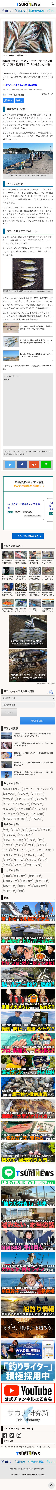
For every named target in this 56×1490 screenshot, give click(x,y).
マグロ (43, 860)
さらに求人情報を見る (28, 536)
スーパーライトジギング (16, 804)
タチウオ (42, 845)
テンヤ (24, 814)
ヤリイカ (31, 860)
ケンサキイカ (25, 835)
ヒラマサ (45, 830)
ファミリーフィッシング (38, 789)
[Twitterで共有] (10, 464)
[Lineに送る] (46, 464)
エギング (23, 794)
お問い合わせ (39, 1469)
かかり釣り (37, 814)
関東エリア (35, 876)
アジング (8, 799)
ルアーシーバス (24, 799)
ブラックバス (34, 865)
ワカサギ (18, 860)
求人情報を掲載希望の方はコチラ (28, 486)
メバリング (37, 794)
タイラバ (40, 799)
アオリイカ (20, 850)
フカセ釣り (9, 809)
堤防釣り (8, 100)
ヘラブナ (18, 865)
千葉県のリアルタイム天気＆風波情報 (20, 85)
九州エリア (9, 891)
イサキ (33, 830)
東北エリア (20, 876)
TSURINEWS (25, 1474)
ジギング (37, 804)
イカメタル (39, 809)
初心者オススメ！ (12, 789)
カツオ (6, 865)
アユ (40, 840)
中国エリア (24, 886)
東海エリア (42, 881)
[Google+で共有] (34, 464)
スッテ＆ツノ (10, 814)
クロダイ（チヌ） (12, 855)
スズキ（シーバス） (13, 840)
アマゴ (19, 845)
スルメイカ (9, 835)
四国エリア (39, 886)
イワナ (30, 845)
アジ (5, 830)
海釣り (19, 100)
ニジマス (8, 845)
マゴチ (6, 860)
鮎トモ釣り (9, 794)
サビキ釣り (36, 819)
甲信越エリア (10, 881)
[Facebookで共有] (22, 464)
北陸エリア (27, 881)
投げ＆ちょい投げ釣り (15, 819)
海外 (20, 891)
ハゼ (40, 855)
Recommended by (43, 683)
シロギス (30, 855)
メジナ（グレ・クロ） (40, 850)
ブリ (24, 830)
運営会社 (13, 1469)
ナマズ (31, 840)
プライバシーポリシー (25, 1469)
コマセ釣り (24, 809)
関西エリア (9, 886)
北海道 (6, 876)
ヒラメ (6, 850)
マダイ (14, 830)
